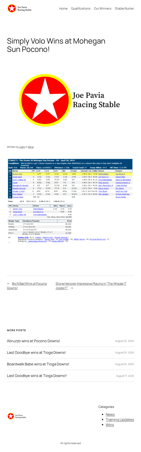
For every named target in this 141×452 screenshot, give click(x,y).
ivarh (22, 147)
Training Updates (120, 419)
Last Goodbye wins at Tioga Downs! (36, 352)
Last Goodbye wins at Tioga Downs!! (37, 376)
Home (63, 8)
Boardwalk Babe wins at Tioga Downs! (38, 364)
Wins (31, 147)
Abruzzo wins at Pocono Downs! (33, 341)
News (110, 414)
